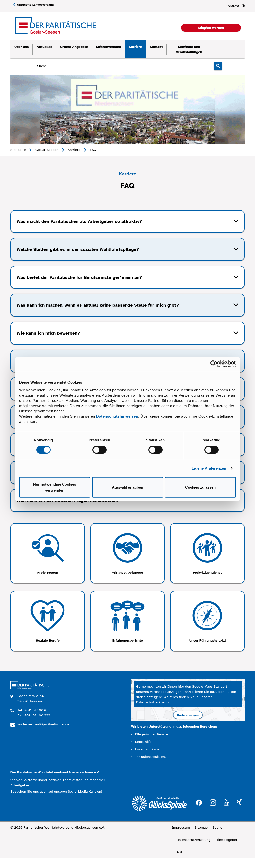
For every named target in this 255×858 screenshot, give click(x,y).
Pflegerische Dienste (151, 734)
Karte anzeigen (188, 715)
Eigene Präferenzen (209, 468)
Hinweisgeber (226, 840)
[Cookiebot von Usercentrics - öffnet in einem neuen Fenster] (214, 364)
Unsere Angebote (74, 47)
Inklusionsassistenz (150, 757)
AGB (180, 852)
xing (239, 802)
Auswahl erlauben (127, 487)
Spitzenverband (108, 47)
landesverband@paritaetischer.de (43, 724)
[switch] (99, 450)
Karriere (135, 47)
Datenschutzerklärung (153, 702)
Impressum (181, 827)
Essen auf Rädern (149, 749)
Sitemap (201, 827)
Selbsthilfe (143, 742)
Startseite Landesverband (35, 4)
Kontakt (156, 47)
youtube (226, 802)
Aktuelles (44, 47)
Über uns (21, 47)
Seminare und (189, 49)
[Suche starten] (218, 66)
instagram (213, 802)
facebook (199, 802)
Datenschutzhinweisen (117, 416)
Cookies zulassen (200, 487)
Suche (217, 827)
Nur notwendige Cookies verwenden (54, 487)
